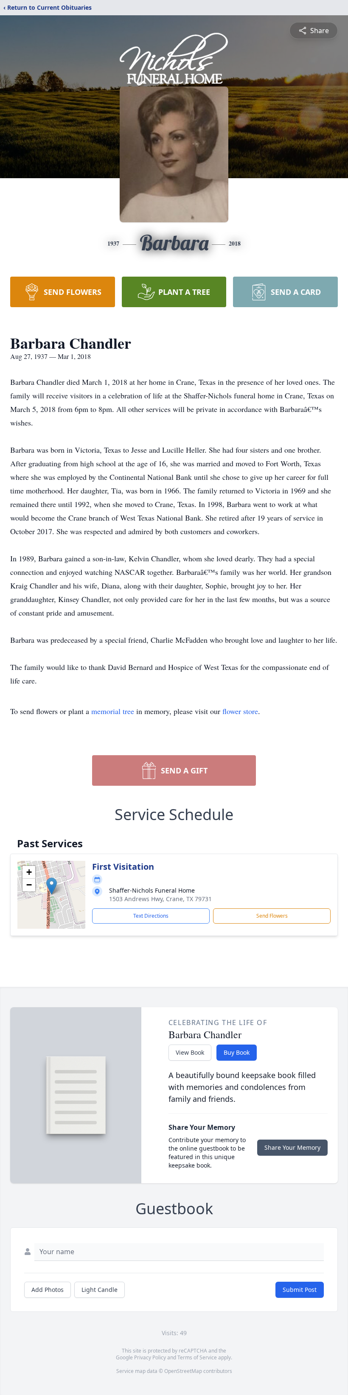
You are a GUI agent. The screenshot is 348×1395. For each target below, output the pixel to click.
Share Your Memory (292, 1147)
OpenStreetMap (183, 1371)
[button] (51, 886)
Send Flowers (272, 915)
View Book (190, 1052)
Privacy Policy (150, 1357)
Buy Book (237, 1052)
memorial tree (112, 711)
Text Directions (150, 915)
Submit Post (300, 1290)
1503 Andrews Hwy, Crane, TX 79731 (160, 899)
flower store (240, 711)
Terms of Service (197, 1357)
